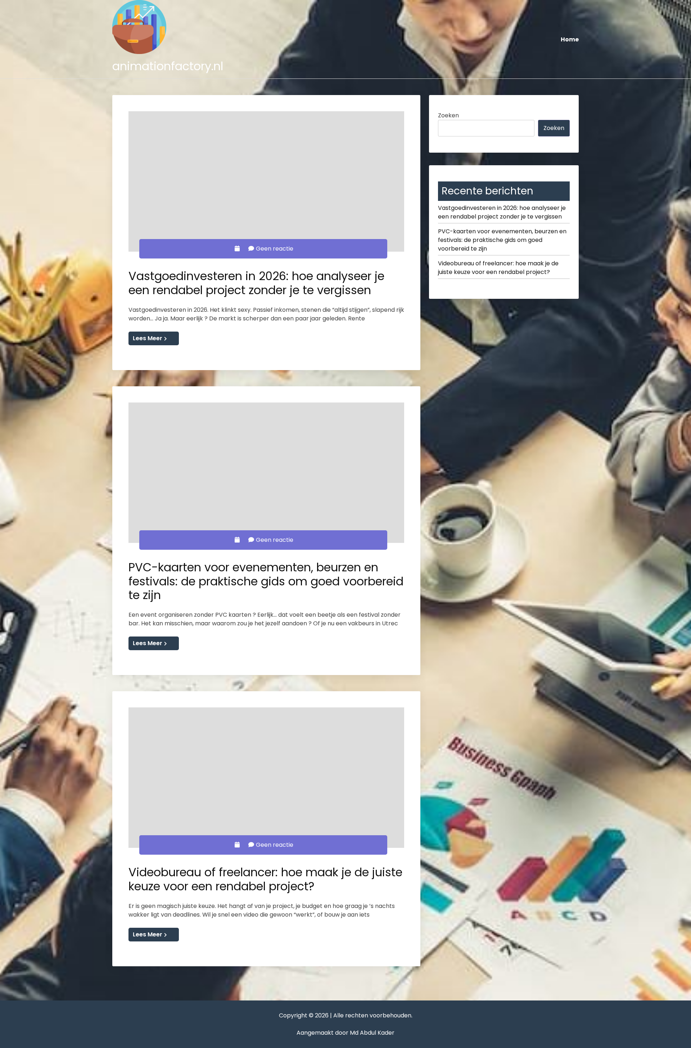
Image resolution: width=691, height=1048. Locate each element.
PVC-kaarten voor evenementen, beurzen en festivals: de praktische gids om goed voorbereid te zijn (265, 581)
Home (570, 39)
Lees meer (147, 338)
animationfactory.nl (167, 66)
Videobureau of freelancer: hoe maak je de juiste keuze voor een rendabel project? (265, 879)
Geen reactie (274, 248)
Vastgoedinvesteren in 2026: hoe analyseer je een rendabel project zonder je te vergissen (256, 283)
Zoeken (448, 115)
